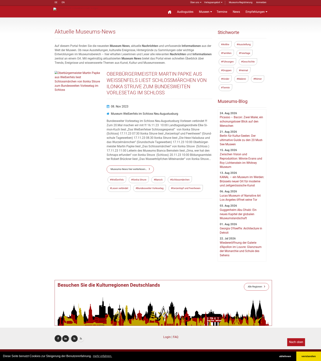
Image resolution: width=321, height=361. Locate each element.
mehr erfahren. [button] (102, 356)
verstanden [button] (308, 356)
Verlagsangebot (212, 2)
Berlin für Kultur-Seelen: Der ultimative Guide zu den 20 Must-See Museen (241, 140)
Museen (204, 12)
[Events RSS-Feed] (74, 338)
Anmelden (261, 2)
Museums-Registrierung (240, 2)
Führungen (228, 61)
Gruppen (227, 70)
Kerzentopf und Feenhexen (186, 188)
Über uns (194, 2)
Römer (258, 78)
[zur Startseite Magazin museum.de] (75, 9)
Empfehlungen (255, 12)
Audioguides (185, 12)
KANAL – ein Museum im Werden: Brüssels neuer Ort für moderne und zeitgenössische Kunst (242, 181)
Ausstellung (244, 44)
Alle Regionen (255, 286)
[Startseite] (169, 12)
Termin (226, 87)
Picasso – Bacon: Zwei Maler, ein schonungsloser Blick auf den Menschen (241, 121)
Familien (227, 53)
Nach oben (296, 342)
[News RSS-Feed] (81, 338)
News (236, 12)
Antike (226, 44)
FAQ (175, 337)
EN (63, 2)
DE (56, 2)
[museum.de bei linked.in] (65, 338)
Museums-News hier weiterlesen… (129, 169)
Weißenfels (117, 179)
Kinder (226, 78)
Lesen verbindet (119, 188)
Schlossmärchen (180, 179)
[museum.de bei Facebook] (58, 338)
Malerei (242, 78)
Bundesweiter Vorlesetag (150, 188)
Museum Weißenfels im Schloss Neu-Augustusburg (144, 113)
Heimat (244, 70)
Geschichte (249, 61)
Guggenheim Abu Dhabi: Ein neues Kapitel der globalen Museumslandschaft (238, 214)
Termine (222, 12)
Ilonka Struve (139, 179)
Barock (159, 179)
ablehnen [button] (285, 356)
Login (167, 337)
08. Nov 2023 (119, 106)
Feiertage (245, 53)
